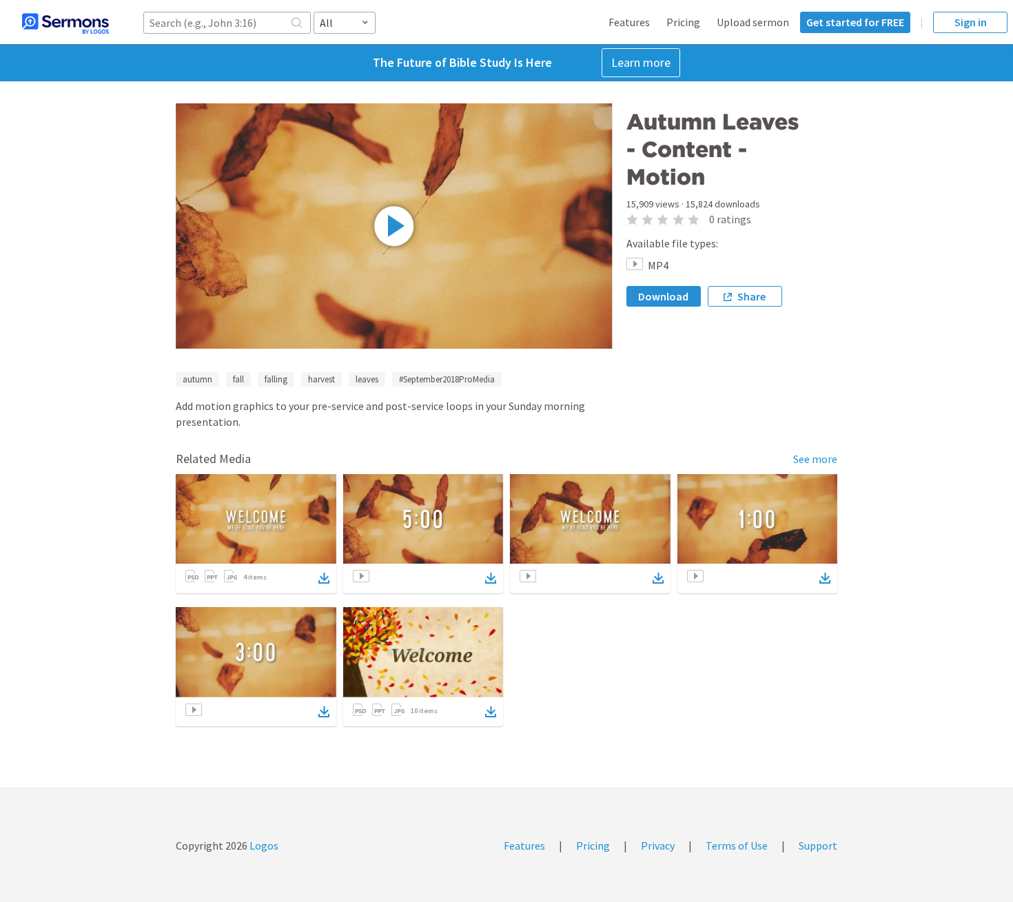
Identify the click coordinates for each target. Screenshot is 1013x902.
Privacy (658, 845)
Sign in (970, 22)
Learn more (641, 62)
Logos (262, 845)
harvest (321, 379)
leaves (367, 379)
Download (663, 296)
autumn (197, 379)
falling (276, 379)
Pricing (683, 22)
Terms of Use (737, 845)
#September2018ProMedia (447, 379)
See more (815, 459)
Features (629, 22)
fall (238, 379)
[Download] (323, 578)
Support (818, 845)
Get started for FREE (855, 22)
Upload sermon (753, 22)
